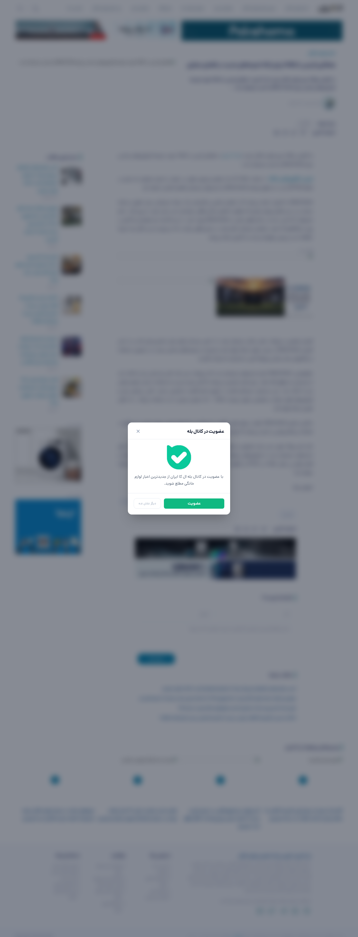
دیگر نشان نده (147, 503)
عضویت (194, 503)
